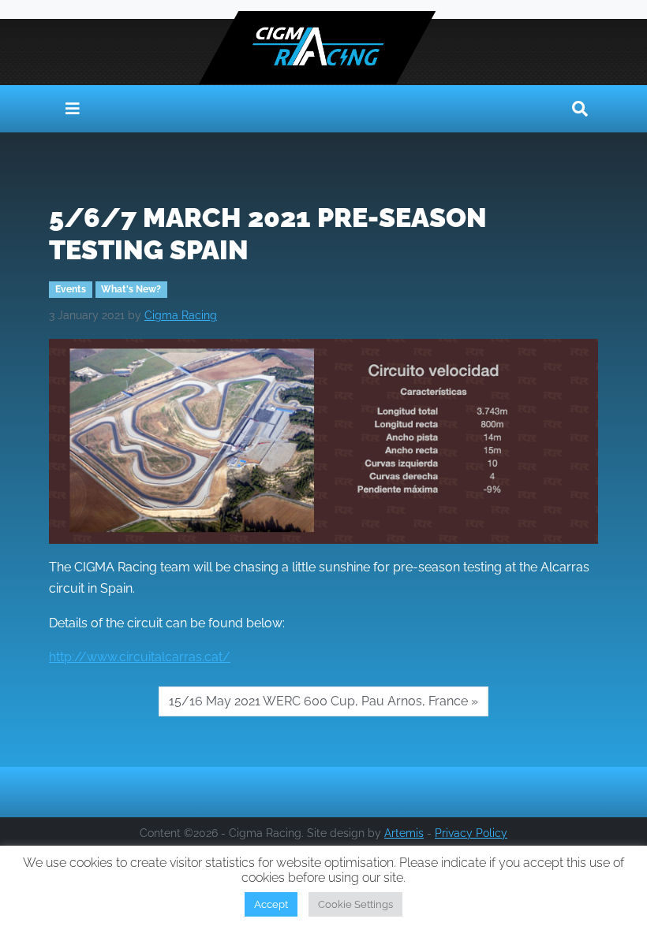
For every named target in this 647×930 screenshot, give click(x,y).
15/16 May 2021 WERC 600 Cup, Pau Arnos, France (318, 701)
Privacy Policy (471, 833)
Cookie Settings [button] (355, 904)
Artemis (404, 833)
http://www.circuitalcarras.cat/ (139, 656)
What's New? (131, 289)
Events (70, 289)
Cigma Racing (180, 315)
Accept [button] (271, 904)
